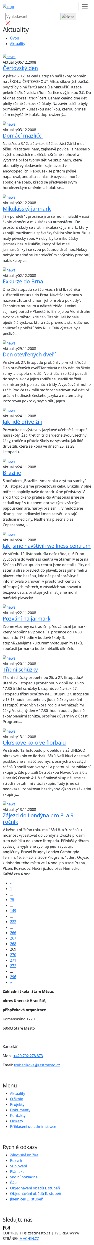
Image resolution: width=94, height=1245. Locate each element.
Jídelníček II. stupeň (26, 1199)
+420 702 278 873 (28, 1055)
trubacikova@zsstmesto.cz (37, 1064)
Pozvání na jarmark (26, 618)
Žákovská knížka (24, 1154)
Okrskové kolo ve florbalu (34, 742)
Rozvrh (16, 1160)
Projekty (17, 1104)
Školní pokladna (24, 1177)
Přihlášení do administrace (33, 1126)
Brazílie (12, 472)
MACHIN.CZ (29, 1238)
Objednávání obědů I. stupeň (35, 1188)
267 (13, 938)
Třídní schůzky (20, 669)
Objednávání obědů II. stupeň (35, 1193)
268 (13, 943)
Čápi (14, 1182)
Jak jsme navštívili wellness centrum (47, 545)
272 (13, 965)
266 (13, 932)
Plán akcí (17, 1171)
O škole (16, 1098)
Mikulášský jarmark (27, 208)
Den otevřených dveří (29, 354)
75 (12, 899)
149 (13, 910)
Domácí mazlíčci (23, 135)
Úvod (14, 38)
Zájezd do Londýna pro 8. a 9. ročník (39, 818)
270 (13, 954)
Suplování (18, 1166)
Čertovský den (20, 68)
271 (13, 960)
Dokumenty (20, 1109)
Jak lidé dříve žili (22, 421)
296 (13, 976)
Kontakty (18, 1115)
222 (13, 921)
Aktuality (17, 43)
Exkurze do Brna (23, 281)
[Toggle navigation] (84, 6)
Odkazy (16, 1121)
